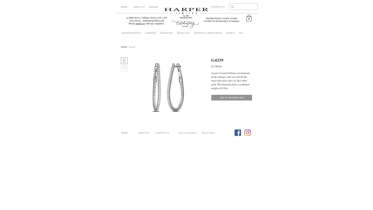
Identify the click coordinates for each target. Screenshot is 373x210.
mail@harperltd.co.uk (153, 20)
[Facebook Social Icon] (238, 133)
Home (124, 46)
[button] (249, 18)
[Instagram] (247, 133)
